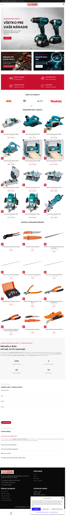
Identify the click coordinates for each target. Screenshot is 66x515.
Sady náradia (11, 303)
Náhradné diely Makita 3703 (54, 214)
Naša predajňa (36, 478)
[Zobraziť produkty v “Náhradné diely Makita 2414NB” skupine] (2, 185)
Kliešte (32, 304)
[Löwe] (40, 101)
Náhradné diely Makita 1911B (33, 134)
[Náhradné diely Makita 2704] (32, 176)
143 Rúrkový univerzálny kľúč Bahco (11, 246)
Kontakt (35, 476)
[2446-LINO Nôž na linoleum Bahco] (54, 318)
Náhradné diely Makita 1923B (54, 134)
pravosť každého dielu (56, 353)
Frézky (11, 215)
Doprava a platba (4, 491)
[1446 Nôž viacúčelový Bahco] (32, 235)
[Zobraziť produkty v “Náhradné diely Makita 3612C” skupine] (23, 211)
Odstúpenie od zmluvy (5, 495)
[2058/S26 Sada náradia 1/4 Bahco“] (11, 290)
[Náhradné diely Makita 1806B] (11, 123)
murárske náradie (20, 355)
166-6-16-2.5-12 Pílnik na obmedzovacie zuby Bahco (54, 247)
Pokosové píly (32, 189)
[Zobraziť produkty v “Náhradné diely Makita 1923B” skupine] (45, 131)
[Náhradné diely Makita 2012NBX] (54, 149)
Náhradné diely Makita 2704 (32, 187)
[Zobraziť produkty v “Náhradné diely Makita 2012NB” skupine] (23, 158)
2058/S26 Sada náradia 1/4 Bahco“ (11, 301)
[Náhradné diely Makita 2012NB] (32, 149)
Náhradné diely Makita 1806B (11, 134)
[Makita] (56, 101)
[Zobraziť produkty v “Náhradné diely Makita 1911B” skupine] (23, 131)
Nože (32, 248)
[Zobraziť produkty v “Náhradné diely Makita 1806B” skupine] (2, 131)
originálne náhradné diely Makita (16, 352)
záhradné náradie (32, 355)
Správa (2, 406)
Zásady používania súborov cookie (42, 512)
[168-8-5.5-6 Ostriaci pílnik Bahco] (54, 263)
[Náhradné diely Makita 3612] (11, 203)
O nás (35, 474)
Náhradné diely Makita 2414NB (11, 187)
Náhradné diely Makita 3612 (11, 214)
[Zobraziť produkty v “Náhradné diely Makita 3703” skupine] (45, 211)
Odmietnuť (46, 509)
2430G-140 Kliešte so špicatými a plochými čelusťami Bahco (11, 330)
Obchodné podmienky (5, 498)
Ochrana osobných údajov (53, 512)
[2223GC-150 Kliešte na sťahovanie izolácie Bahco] (54, 290)
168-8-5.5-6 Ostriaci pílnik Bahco (54, 274)
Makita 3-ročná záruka (38, 480)
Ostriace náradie (11, 276)
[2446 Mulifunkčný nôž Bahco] (32, 318)
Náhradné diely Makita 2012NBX (54, 161)
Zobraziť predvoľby (56, 509)
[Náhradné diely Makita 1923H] (11, 149)
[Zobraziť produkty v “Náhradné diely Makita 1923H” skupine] (2, 158)
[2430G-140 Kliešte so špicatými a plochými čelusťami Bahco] (11, 318)
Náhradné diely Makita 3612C (32, 214)
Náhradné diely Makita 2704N (54, 187)
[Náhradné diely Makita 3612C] (32, 203)
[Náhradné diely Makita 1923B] (54, 123)
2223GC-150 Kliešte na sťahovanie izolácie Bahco (54, 302)
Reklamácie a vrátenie (5, 493)
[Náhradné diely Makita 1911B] (32, 123)
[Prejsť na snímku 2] (32, 48)
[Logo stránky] (32, 4)
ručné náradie (14, 355)
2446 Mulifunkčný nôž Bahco (32, 329)
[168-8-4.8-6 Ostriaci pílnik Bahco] (32, 263)
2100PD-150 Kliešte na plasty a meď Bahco (32, 302)
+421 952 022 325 (12, 1)
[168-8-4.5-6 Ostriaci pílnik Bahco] (11, 263)
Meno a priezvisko (5, 390)
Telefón (2, 401)
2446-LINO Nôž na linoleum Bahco (54, 329)
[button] (62, 498)
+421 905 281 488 (4, 1)
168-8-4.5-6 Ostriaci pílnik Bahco (11, 274)
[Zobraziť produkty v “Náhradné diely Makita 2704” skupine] (23, 185)
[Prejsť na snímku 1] (31, 48)
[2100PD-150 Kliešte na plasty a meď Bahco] (32, 290)
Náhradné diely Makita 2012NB (32, 161)
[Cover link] (16, 61)
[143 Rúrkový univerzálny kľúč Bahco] (11, 235)
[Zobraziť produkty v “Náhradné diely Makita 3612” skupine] (2, 211)
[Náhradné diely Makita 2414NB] (11, 176)
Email (2, 395)
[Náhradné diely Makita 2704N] (54, 176)
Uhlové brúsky (11, 189)
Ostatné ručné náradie (54, 249)
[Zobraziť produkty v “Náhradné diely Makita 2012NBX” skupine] (45, 158)
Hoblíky (11, 135)
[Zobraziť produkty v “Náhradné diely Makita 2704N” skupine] (45, 185)
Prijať (36, 509)
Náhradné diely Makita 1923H (11, 161)
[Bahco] (9, 101)
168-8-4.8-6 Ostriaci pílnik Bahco (32, 274)
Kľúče (11, 248)
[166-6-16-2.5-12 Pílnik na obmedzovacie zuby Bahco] (54, 235)
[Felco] (25, 101)
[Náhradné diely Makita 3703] (54, 203)
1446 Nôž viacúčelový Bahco (32, 246)
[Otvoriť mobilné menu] (1, 4)
